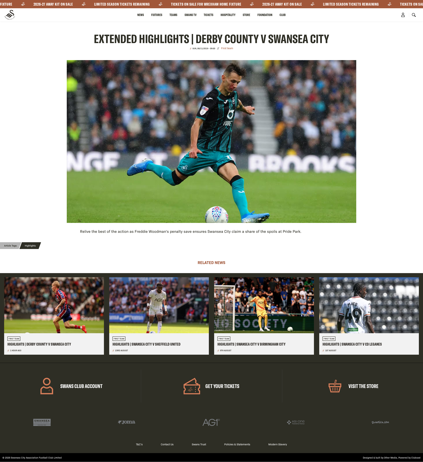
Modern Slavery (277, 444)
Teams (173, 15)
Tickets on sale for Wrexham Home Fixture (185, 4)
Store (246, 15)
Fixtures (156, 15)
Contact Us (167, 444)
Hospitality (228, 15)
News (140, 15)
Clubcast (416, 457)
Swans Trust (199, 444)
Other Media (390, 457)
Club (283, 15)
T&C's (139, 444)
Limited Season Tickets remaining (101, 4)
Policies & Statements (237, 444)
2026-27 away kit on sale (32, 4)
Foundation (264, 15)
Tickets (208, 15)
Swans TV (190, 15)
